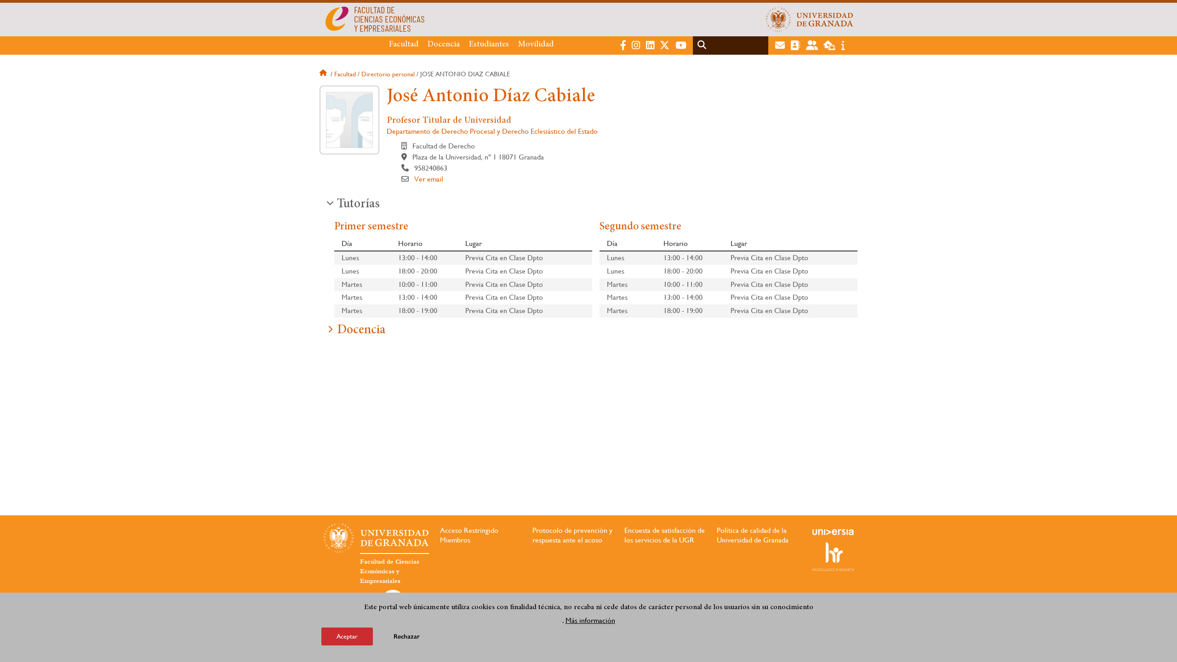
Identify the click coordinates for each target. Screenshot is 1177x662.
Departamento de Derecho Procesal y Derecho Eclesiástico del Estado (492, 131)
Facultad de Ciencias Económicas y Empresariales (389, 571)
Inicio (324, 74)
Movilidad (536, 44)
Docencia (444, 44)
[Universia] (833, 532)
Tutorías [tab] (358, 204)
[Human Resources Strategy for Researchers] (833, 556)
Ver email (428, 179)
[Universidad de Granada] (810, 19)
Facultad (403, 44)
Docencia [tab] (361, 330)
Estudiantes (489, 44)
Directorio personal (388, 74)
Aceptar (347, 636)
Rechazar (407, 636)
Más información (590, 620)
